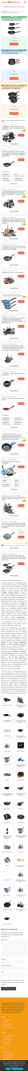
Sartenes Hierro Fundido (7, 705)
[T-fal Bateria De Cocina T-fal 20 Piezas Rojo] (9, 280)
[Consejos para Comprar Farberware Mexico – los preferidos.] (20, 745)
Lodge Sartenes (7, 808)
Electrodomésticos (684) (8, 1035)
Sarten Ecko (20, 852)
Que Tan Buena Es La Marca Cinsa (21, 866)
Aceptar (8, 1068)
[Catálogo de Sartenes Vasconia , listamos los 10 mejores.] (20, 904)
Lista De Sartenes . (7, 895)
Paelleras (7, 865)
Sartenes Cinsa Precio (7, 852)
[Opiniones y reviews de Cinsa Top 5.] (20, 860)
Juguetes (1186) (6, 1043)
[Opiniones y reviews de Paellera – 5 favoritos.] (7, 774)
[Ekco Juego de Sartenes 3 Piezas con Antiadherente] (9, 470)
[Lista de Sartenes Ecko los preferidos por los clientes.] (7, 874)
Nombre (3, 959)
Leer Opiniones (14, 44)
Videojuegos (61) (7, 1059)
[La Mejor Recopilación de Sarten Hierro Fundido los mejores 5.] (7, 788)
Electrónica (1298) (7, 1037)
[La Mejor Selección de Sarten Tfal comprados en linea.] (20, 830)
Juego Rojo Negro (21, 780)
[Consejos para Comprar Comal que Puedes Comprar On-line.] (20, 817)
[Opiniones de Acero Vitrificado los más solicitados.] (20, 759)
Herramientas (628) (7, 1039)
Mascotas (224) (6, 1051)
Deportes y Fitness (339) (8, 1028)
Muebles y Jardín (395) (8, 1055)
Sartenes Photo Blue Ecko (20, 896)
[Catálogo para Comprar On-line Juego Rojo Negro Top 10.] (20, 774)
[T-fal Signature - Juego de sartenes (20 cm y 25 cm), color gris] (9, 383)
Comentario (4, 939)
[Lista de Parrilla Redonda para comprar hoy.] (7, 730)
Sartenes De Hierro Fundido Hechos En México (21, 736)
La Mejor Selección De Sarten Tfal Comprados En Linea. (21, 836)
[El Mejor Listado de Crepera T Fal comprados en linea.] (7, 817)
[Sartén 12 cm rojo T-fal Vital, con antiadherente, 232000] (9, 408)
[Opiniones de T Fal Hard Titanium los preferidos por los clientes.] (7, 715)
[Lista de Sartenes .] (7, 890)
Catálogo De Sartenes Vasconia (20, 910)
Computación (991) (7, 1024)
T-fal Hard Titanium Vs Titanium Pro (7, 721)
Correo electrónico (6, 965)
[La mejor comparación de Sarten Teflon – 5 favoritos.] (7, 745)
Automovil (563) (6, 1020)
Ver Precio (21, 135)
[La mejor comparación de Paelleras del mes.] (7, 860)
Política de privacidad (17, 1068)
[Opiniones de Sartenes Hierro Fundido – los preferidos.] (7, 699)
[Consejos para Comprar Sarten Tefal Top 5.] (20, 803)
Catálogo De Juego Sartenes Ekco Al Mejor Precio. (21, 880)
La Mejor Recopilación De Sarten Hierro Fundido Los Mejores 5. (7, 794)
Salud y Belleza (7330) (8, 1057)
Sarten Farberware (21, 751)
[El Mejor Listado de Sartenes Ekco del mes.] (20, 890)
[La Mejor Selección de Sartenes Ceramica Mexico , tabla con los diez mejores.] (7, 918)
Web (2, 972)
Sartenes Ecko (7, 879)
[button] (25, 2)
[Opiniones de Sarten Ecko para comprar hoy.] (20, 846)
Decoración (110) (7, 1026)
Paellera (7, 780)
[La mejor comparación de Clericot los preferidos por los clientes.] (7, 830)
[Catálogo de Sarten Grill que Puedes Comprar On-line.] (7, 904)
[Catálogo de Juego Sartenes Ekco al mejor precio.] (20, 874)
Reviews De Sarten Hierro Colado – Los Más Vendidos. (20, 721)
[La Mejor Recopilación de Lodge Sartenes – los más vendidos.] (7, 803)
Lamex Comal (21, 822)
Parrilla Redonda (7, 735)
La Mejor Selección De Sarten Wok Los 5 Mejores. (21, 794)
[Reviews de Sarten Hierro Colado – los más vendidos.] (20, 715)
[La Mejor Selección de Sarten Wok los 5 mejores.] (20, 788)
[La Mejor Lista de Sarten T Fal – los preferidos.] (7, 759)
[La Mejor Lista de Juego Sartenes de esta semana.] (20, 699)
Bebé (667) (5, 1022)
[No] (26, 1065)
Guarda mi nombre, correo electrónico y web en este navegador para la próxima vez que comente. (12, 982)
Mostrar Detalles (14, 143)
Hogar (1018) (6, 1041)
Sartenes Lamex (7, 751)
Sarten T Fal (7, 764)
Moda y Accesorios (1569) (8, 1053)
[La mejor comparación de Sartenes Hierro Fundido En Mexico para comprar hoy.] (20, 730)
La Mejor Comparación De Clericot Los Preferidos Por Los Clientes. (7, 837)
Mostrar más (14, 183)
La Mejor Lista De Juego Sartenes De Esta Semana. (20, 706)
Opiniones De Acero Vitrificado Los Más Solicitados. (20, 765)
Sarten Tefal (20, 808)
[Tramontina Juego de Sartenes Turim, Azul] (9, 303)
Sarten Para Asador (7, 909)
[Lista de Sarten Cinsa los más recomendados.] (7, 846)
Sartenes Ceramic (7, 924)
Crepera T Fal (7, 822)
